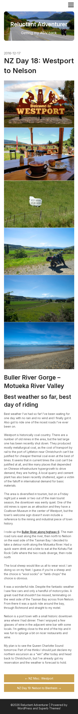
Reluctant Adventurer (26, 4)
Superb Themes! (50, 708)
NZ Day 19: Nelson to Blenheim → (39, 688)
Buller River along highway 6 (40, 532)
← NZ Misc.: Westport (39, 678)
